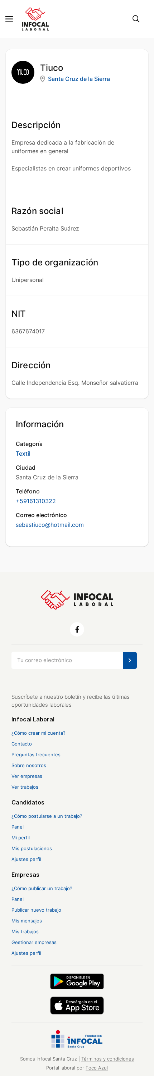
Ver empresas (26, 776)
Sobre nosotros (28, 765)
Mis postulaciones (31, 848)
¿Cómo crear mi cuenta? (38, 733)
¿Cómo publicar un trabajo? (41, 888)
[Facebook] (77, 629)
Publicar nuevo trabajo (36, 910)
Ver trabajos (24, 787)
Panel (17, 827)
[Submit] (130, 660)
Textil (23, 453)
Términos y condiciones (107, 1059)
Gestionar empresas (34, 942)
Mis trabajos (25, 931)
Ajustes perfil (26, 859)
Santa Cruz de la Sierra (79, 78)
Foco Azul (97, 1068)
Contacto (21, 744)
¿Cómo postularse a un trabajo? (46, 816)
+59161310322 (36, 501)
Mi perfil (20, 837)
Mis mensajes (26, 921)
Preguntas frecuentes (36, 754)
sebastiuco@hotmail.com (50, 524)
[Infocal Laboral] (35, 18)
